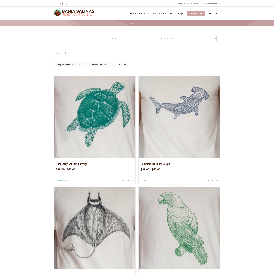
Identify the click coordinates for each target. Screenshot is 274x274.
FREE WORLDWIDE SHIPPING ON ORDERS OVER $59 (198, 3)
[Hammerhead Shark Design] (179, 117)
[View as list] (125, 64)
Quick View (129, 180)
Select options (63, 180)
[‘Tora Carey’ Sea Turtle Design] (94, 117)
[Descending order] (85, 64)
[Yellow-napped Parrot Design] (179, 228)
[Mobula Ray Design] (94, 228)
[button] (216, 13)
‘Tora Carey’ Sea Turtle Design (71, 164)
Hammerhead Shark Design (155, 164)
